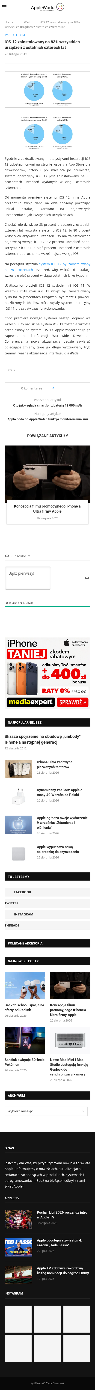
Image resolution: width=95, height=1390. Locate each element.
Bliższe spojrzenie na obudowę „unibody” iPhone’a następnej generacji (43, 739)
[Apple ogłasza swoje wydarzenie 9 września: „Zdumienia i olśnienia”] (18, 825)
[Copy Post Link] (68, 388)
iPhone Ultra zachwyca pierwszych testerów (54, 764)
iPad (27, 22)
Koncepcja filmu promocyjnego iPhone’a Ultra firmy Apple (68, 1010)
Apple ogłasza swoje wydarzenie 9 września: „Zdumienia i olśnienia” (62, 823)
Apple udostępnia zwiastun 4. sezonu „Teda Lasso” (59, 1242)
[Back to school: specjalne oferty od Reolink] (25, 985)
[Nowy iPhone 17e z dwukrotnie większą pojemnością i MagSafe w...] (47, 1348)
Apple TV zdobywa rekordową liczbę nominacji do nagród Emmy (63, 1270)
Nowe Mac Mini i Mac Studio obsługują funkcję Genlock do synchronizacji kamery (69, 1067)
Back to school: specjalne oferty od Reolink (24, 1007)
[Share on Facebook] (62, 388)
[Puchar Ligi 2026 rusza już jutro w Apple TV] (18, 1219)
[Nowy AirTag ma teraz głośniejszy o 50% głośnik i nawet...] (77, 1348)
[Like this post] (56, 388)
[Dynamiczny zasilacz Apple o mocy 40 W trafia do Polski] (18, 797)
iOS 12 (11, 370)
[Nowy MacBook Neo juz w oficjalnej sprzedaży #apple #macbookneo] (77, 1319)
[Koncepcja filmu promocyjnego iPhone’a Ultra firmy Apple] (47, 474)
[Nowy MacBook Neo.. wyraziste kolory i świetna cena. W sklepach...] (18, 1348)
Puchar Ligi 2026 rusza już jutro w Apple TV (62, 1214)
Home (9, 22)
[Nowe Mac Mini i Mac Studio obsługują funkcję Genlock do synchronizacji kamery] (70, 1040)
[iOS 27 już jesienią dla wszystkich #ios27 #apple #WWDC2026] (47, 1319)
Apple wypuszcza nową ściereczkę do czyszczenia (58, 849)
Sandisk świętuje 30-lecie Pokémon (25, 1062)
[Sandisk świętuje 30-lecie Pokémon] (25, 1040)
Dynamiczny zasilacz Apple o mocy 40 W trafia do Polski (59, 792)
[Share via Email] (74, 388)
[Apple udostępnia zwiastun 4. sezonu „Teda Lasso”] (18, 1247)
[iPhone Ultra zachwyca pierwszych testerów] (18, 769)
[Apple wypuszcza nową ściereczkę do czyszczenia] (18, 854)
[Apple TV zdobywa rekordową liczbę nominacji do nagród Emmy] (18, 1275)
